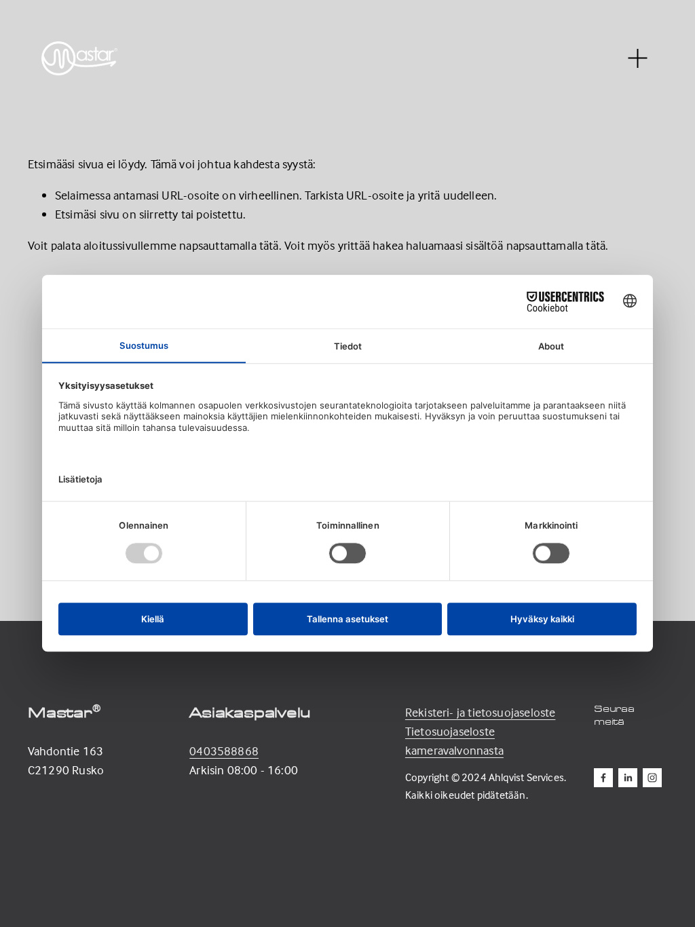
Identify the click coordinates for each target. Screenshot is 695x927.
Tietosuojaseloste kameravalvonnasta (454, 740)
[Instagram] (652, 777)
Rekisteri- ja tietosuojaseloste (480, 712)
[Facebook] (603, 777)
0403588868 (224, 751)
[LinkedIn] (627, 777)
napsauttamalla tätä (228, 245)
